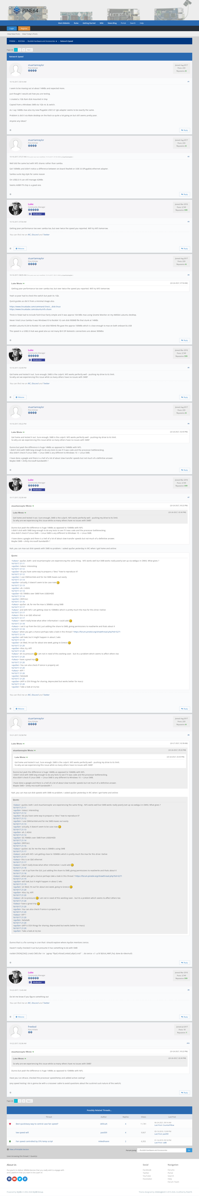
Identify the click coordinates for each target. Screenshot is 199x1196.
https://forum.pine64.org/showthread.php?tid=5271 (97, 631)
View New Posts (13, 34)
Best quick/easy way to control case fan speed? (37, 1124)
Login (11, 28)
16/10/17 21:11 (18, 563)
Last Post (158, 1125)
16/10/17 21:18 (18, 623)
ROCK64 (21, 41)
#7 (188, 497)
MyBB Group (38, 1192)
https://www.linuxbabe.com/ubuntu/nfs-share (30, 309)
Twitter (46, 234)
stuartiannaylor (36, 65)
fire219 (189, 1192)
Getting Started (89, 23)
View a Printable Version (19, 1149)
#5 (188, 368)
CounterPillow (168, 1125)
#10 (188, 1043)
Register (24, 28)
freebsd (32, 1026)
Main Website (64, 23)
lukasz (15, 560)
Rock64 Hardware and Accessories (41, 41)
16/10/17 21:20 (18, 645)
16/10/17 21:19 (18, 634)
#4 (188, 275)
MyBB (19, 1192)
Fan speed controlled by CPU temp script (34, 1141)
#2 (188, 156)
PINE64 (12, 41)
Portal (123, 23)
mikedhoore (103, 1141)
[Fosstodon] (25, 1179)
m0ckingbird (160, 1192)
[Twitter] (19, 1179)
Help (142, 23)
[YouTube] (14, 1179)
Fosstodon (147, 1179)
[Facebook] (9, 1179)
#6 (188, 424)
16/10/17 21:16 (18, 601)
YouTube (147, 1176)
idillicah (103, 1124)
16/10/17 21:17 (18, 607)
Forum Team (173, 1182)
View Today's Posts (29, 34)
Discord (35, 234)
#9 (188, 990)
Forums (171, 1170)
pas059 (104, 1132)
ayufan (15, 566)
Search (133, 23)
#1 (188, 82)
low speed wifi (22, 1132)
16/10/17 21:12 (18, 569)
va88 (165, 1142)
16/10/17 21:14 (18, 591)
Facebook (147, 1170)
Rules (76, 23)
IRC (29, 234)
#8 (188, 735)
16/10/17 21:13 (18, 579)
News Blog (112, 23)
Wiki (101, 23)
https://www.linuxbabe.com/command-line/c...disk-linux (35, 306)
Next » (29, 50)
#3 (188, 222)
